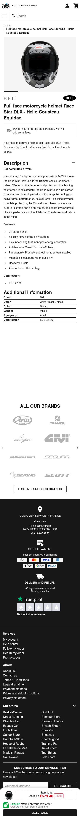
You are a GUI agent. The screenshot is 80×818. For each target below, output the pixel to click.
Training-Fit (49, 743)
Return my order (13, 653)
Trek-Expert (49, 748)
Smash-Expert (50, 725)
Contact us (40, 521)
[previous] (2, 447)
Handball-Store (13, 739)
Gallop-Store (11, 734)
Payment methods (15, 689)
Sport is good (50, 739)
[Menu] (4, 15)
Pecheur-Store (50, 716)
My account (10, 639)
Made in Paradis (14, 752)
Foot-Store (10, 730)
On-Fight (47, 712)
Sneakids (47, 734)
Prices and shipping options (21, 693)
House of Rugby (13, 743)
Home (7, 25)
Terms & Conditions (16, 680)
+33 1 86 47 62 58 (40, 533)
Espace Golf (11, 725)
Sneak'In (47, 730)
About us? (9, 671)
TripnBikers (49, 752)
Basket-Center (12, 712)
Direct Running (13, 716)
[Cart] (76, 6)
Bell (11, 98)
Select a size (40, 812)
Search (21, 16)
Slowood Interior (52, 721)
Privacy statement (14, 698)
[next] (77, 447)
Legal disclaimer (14, 684)
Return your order (40, 591)
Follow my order (13, 648)
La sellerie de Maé (15, 748)
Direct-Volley (11, 721)
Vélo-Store (48, 757)
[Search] (13, 15)
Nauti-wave (10, 757)
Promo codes (11, 657)
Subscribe (63, 786)
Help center (10, 644)
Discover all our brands (40, 489)
